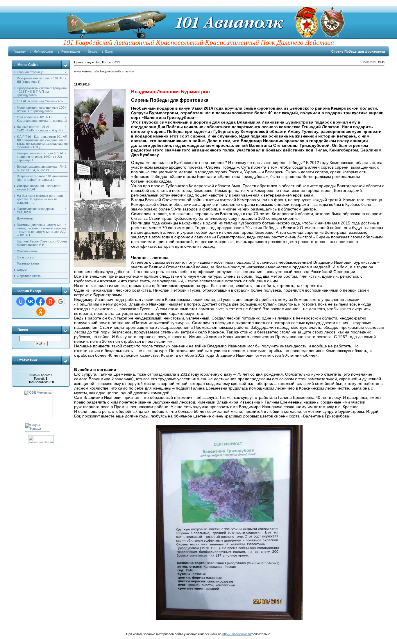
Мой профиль (43, 51)
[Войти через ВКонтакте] (30, 301)
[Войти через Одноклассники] (40, 311)
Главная (20, 51)
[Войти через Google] (60, 301)
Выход (92, 51)
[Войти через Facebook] (40, 301)
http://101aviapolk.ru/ (237, 634)
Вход (108, 51)
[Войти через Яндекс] (50, 301)
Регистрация (70, 51)
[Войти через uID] (20, 301)
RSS (117, 62)
